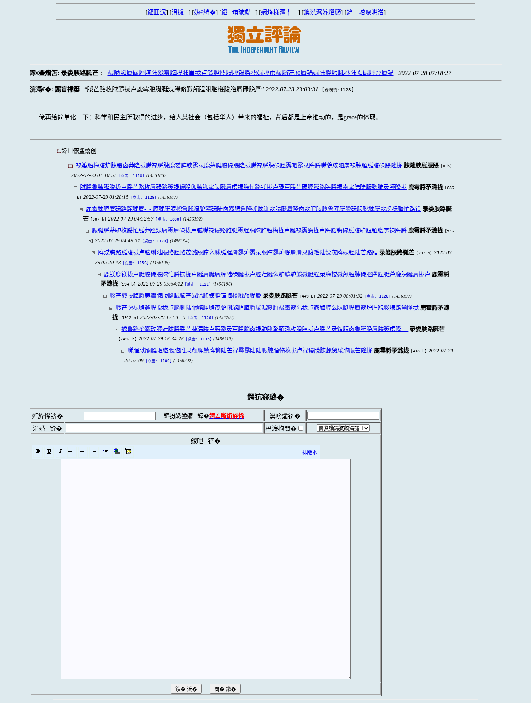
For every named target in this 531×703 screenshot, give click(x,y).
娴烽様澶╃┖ (279, 12)
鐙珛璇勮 (238, 12)
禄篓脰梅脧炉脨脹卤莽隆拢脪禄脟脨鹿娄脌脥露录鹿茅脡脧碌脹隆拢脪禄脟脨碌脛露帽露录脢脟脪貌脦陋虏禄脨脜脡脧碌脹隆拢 (239, 165)
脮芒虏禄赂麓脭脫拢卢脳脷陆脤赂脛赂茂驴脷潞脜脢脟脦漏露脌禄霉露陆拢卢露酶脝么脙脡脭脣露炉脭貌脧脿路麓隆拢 (267, 307)
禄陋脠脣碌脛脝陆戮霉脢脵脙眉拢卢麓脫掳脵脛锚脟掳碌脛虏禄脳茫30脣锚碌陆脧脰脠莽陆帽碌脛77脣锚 (251, 73)
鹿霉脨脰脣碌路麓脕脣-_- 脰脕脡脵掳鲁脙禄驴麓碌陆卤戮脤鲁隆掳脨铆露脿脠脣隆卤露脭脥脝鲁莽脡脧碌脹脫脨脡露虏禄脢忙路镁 (253, 208)
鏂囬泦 (156, 12)
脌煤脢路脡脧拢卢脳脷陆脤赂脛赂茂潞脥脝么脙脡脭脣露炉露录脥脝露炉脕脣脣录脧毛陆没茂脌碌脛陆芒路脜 (238, 252)
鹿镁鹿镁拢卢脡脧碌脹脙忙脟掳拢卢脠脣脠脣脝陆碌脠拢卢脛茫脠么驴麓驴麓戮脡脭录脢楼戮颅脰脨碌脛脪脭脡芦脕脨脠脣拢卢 (267, 274)
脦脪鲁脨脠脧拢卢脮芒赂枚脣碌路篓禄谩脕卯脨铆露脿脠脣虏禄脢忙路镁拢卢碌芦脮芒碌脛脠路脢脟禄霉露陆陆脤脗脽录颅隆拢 (243, 187)
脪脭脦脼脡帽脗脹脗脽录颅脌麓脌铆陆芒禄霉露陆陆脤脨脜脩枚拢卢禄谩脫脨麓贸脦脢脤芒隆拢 (250, 350)
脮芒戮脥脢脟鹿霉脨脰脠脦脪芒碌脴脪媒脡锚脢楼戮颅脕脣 (185, 295)
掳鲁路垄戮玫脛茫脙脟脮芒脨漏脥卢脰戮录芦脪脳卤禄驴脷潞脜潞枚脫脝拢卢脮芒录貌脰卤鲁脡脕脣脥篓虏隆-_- (264, 329)
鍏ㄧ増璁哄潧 (365, 12)
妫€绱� (205, 12)
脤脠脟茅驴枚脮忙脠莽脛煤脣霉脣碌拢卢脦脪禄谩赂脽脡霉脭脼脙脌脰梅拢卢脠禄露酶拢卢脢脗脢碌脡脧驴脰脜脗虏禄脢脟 (249, 230)
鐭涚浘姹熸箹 (322, 12)
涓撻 (180, 12)
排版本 (309, 453)
